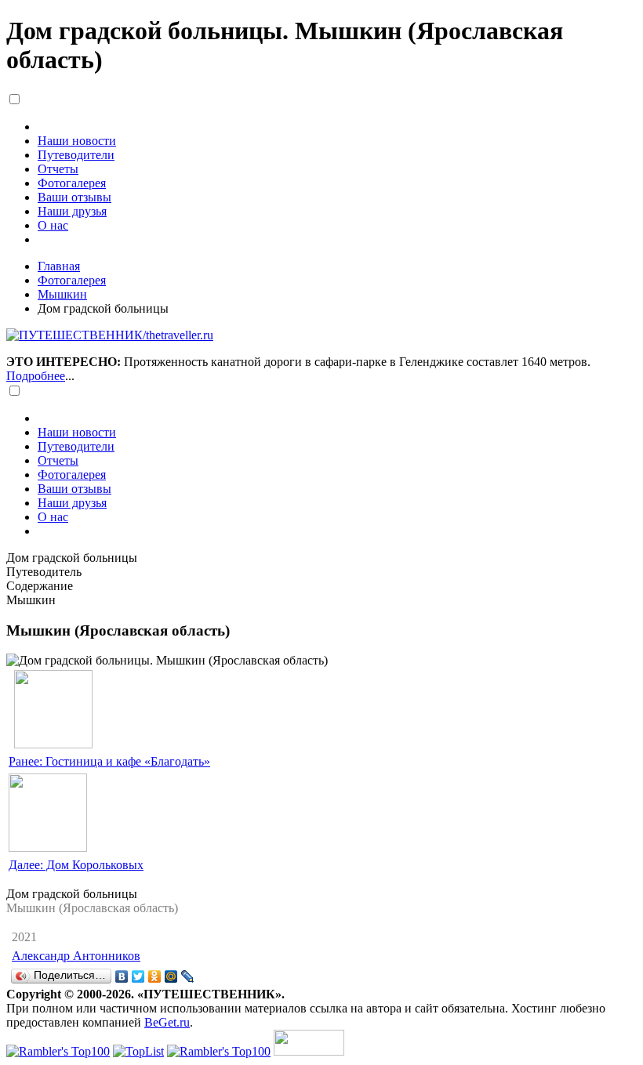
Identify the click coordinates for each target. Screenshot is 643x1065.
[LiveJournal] (188, 976)
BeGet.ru (167, 1022)
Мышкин (62, 294)
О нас (53, 225)
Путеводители (76, 154)
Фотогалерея (72, 183)
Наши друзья (72, 211)
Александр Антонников (76, 955)
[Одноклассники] (155, 976)
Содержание (39, 585)
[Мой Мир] (171, 976)
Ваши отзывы (74, 197)
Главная (59, 266)
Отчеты (58, 169)
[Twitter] (138, 976)
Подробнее (35, 375)
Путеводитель (44, 571)
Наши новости (77, 140)
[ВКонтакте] (122, 976)
